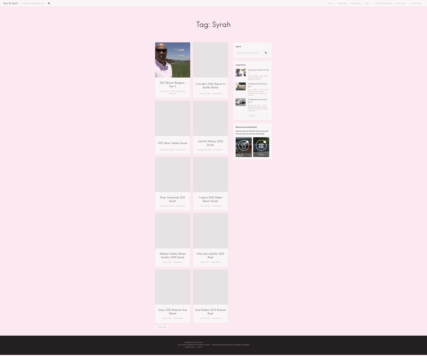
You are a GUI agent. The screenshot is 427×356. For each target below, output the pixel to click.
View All (251, 116)
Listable (237, 345)
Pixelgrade (245, 345)
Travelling (251, 93)
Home (330, 3)
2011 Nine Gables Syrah (172, 143)
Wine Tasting (176, 91)
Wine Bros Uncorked (383, 3)
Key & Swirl (10, 3)
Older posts (162, 327)
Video (256, 78)
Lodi (261, 76)
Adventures (355, 3)
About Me (342, 3)
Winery (258, 79)
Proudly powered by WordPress (222, 345)
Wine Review (217, 93)
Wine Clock (401, 3)
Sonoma (251, 95)
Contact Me (416, 3)
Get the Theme (189, 347)
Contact (199, 347)
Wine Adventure (255, 78)
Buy (367, 3)
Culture (256, 91)
